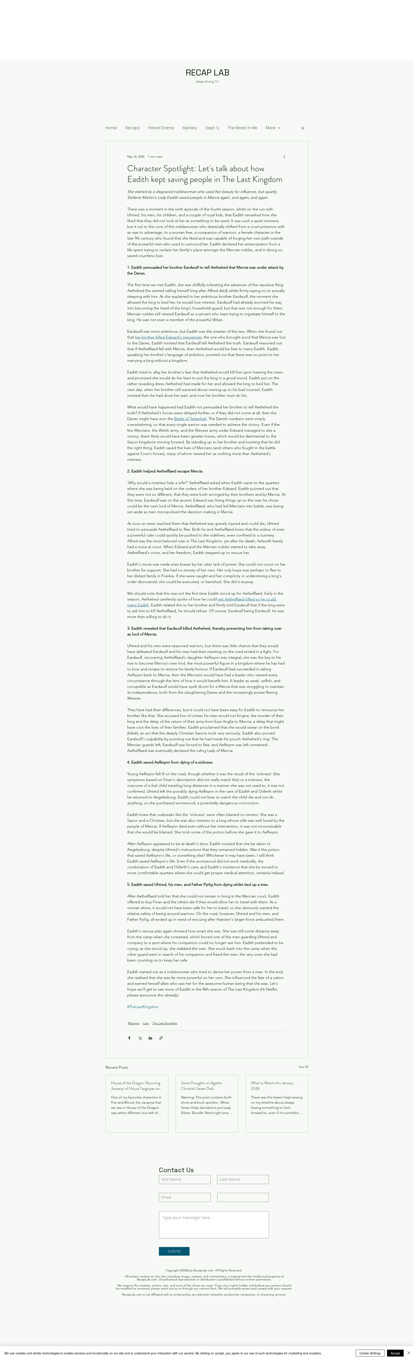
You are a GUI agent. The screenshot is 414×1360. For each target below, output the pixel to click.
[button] (303, 128)
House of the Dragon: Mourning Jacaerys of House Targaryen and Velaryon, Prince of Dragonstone (136, 1085)
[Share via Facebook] (129, 1038)
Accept (395, 1353)
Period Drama (161, 127)
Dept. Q (212, 127)
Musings (133, 1023)
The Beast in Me (242, 127)
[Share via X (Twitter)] (140, 1038)
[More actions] (284, 156)
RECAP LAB (207, 72)
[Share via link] (161, 1038)
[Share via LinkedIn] (150, 1038)
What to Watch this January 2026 (272, 1085)
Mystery (190, 127)
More (270, 127)
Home (111, 127)
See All (303, 1067)
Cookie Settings (370, 1353)
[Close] (408, 1353)
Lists (146, 1023)
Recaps (132, 127)
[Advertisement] (129, 30)
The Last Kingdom (164, 1023)
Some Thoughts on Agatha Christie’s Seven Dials (201, 1085)
